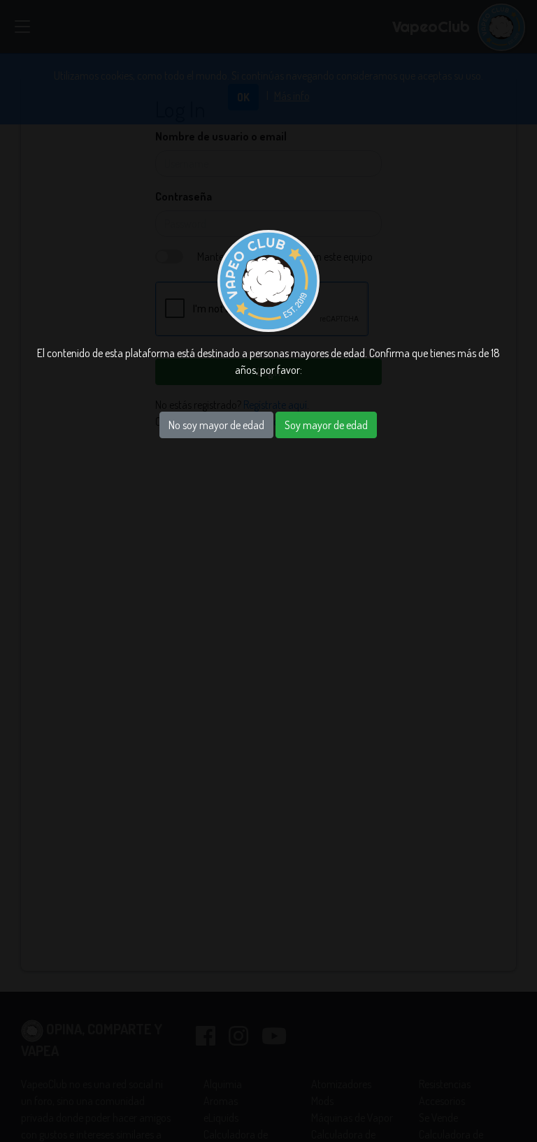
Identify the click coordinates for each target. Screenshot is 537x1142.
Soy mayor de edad (326, 425)
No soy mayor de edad (216, 425)
